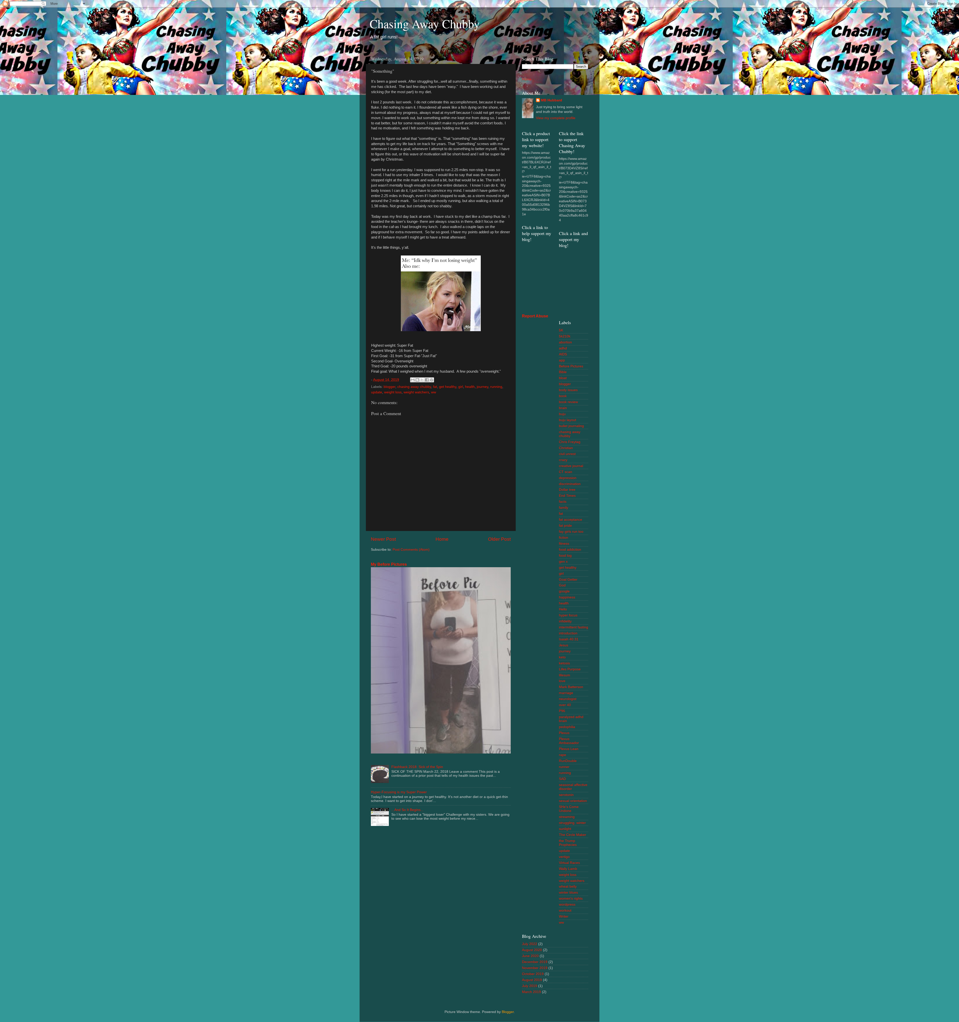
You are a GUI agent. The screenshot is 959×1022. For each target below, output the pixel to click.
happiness (567, 597)
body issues (568, 390)
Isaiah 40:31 (568, 639)
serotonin (566, 795)
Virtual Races (569, 863)
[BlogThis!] (417, 379)
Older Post (499, 539)
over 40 (565, 705)
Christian (566, 448)
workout (565, 910)
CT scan (565, 472)
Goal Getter (568, 579)
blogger (389, 387)
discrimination (570, 484)
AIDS (563, 354)
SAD (562, 779)
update (376, 392)
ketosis (564, 663)
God (562, 585)
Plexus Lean (568, 749)
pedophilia (567, 727)
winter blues (568, 892)
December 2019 (534, 962)
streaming (567, 817)
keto (562, 657)
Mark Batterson (571, 687)
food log (565, 555)
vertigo (564, 857)
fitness (564, 543)
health (470, 387)
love (562, 681)
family (563, 508)
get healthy (447, 387)
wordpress (567, 904)
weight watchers (416, 392)
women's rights (571, 898)
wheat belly (568, 886)
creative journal (571, 466)
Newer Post (383, 539)
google (564, 591)
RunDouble (568, 761)
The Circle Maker (572, 835)
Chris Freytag (569, 442)
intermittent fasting (573, 627)
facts (562, 502)
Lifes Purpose (570, 669)
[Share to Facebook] (426, 379)
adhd (563, 348)
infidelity (565, 621)
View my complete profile (555, 118)
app (562, 360)
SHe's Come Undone (569, 809)
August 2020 (532, 950)
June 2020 (530, 956)
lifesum (564, 675)
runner (564, 767)
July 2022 (529, 944)
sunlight (565, 829)
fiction (563, 537)
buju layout (567, 420)
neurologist (567, 699)
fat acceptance (570, 519)
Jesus (563, 645)
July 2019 (529, 986)
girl (460, 387)
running (496, 387)
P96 (562, 711)
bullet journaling (571, 426)
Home (442, 539)
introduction (568, 633)
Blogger (508, 1012)
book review (568, 402)
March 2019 (531, 992)
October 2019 (533, 974)
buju (562, 414)
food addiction (570, 549)
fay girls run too (571, 531)
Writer (563, 916)
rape (562, 755)
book (563, 396)
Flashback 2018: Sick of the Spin (417, 767)
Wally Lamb (568, 869)
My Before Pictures (389, 564)
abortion (565, 342)
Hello (563, 609)
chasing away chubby (414, 387)
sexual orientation (573, 801)
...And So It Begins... (407, 810)
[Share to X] (422, 379)
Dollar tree (567, 490)
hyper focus (568, 615)
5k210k (564, 336)
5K (561, 330)
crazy (563, 460)
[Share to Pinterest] (431, 379)
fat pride (565, 525)
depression (567, 478)
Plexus (564, 733)
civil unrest (567, 454)
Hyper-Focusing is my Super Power (399, 792)
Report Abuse (535, 316)
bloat (563, 378)
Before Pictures (571, 366)
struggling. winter (572, 823)
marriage (566, 693)
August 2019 (532, 980)
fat (435, 387)
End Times (567, 496)
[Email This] (412, 379)
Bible (563, 372)
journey (482, 387)
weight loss (393, 392)
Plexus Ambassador (569, 741)
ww (433, 392)
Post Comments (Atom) (411, 549)
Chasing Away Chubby (425, 23)
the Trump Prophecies (568, 843)
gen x (563, 561)
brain (563, 408)
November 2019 (534, 968)
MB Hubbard (551, 100)
